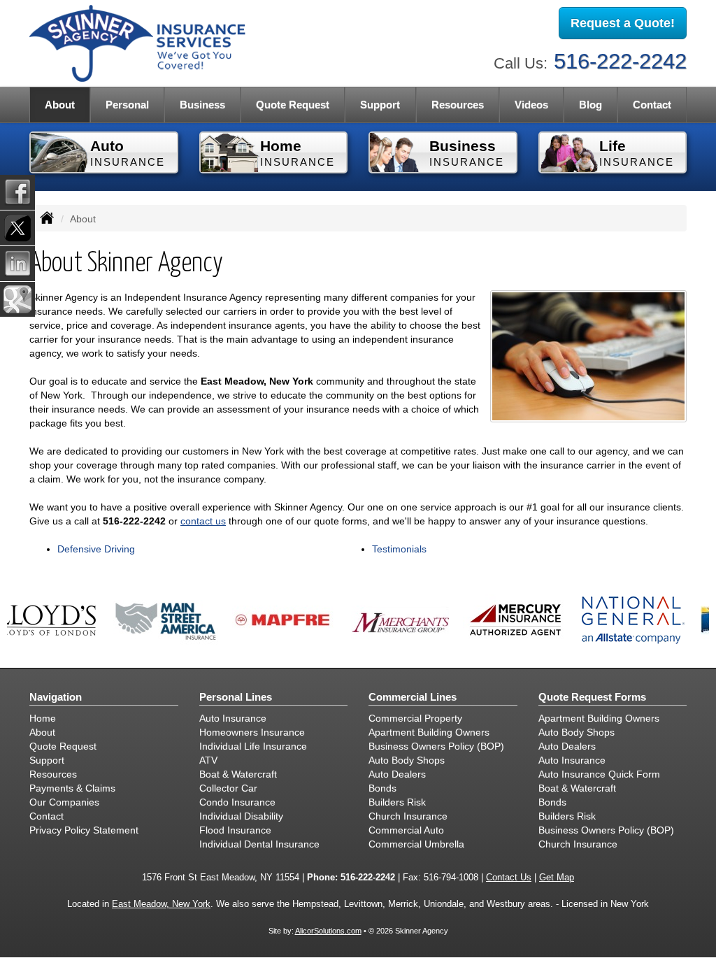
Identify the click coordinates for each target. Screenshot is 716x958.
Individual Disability (241, 816)
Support (46, 760)
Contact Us (508, 877)
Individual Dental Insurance (259, 844)
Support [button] (380, 104)
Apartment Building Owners (428, 732)
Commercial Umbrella (416, 844)
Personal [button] (127, 104)
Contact (652, 104)
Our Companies (64, 802)
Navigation (55, 697)
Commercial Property (415, 718)
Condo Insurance (237, 802)
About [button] (60, 104)
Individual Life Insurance (253, 746)
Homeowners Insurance (252, 732)
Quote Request (62, 746)
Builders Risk (397, 802)
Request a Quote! (623, 23)
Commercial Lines (412, 697)
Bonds (382, 788)
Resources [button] (457, 104)
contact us (203, 521)
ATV (208, 760)
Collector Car (228, 788)
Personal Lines (235, 697)
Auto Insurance (232, 718)
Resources (53, 774)
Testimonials (399, 549)
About (42, 732)
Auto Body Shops (406, 760)
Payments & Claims (72, 788)
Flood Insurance (235, 830)
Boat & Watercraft (238, 774)
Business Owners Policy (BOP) (436, 746)
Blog (590, 104)
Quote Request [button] (292, 104)
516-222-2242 (620, 61)
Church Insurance (408, 816)
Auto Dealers (397, 774)
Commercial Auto (406, 830)
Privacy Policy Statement (83, 830)
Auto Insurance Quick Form (599, 774)
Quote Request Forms (592, 697)
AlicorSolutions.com (328, 931)
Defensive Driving (96, 549)
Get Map (556, 877)
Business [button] (202, 104)
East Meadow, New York (161, 904)
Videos (531, 104)
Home (42, 718)
